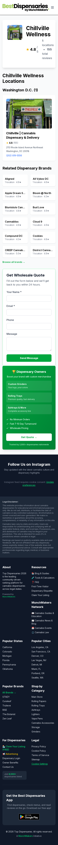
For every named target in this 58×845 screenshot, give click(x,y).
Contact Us (8, 767)
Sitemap (36, 759)
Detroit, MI (37, 664)
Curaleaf (6, 701)
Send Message (29, 358)
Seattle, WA (37, 677)
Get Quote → (29, 437)
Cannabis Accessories (43, 723)
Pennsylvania (9, 664)
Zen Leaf (7, 718)
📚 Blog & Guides (40, 573)
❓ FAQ (35, 582)
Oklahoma (7, 669)
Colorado (7, 651)
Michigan (7, 656)
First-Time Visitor (40, 586)
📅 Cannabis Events (42, 628)
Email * (10, 306)
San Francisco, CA (41, 651)
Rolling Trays (38, 705)
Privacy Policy (39, 746)
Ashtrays (36, 710)
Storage (36, 727)
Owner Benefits (10, 762)
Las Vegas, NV (39, 660)
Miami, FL (36, 669)
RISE (4, 710)
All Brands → (9, 692)
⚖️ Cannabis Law (40, 632)
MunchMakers (8, 596)
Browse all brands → (13, 262)
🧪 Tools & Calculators (43, 577)
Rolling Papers (39, 701)
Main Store (37, 697)
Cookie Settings (40, 764)
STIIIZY (6, 697)
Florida (5, 660)
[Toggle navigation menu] (52, 7)
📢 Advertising (10, 754)
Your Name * (13, 292)
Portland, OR (38, 673)
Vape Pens (37, 718)
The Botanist (8, 714)
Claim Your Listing (40, 595)
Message (11, 333)
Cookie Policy (39, 750)
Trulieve (6, 705)
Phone (10, 319)
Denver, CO (37, 656)
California (7, 647)
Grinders (36, 731)
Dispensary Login (11, 758)
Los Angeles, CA (40, 647)
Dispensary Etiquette (42, 590)
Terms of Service (40, 755)
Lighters (36, 714)
